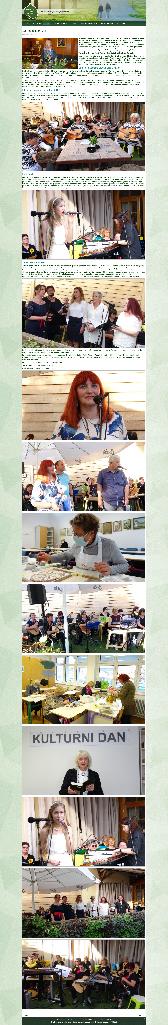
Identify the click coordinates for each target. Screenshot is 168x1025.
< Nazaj (25, 1015)
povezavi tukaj (48, 365)
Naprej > (141, 1015)
